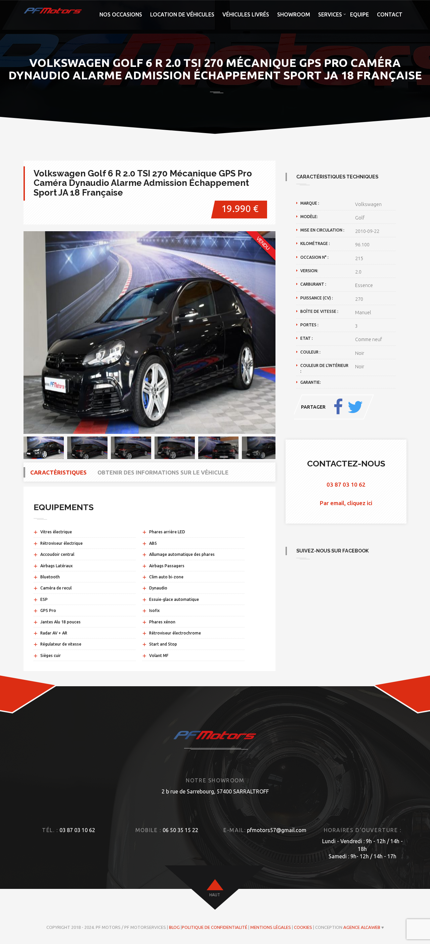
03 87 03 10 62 (346, 484)
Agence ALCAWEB (361, 927)
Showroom (293, 14)
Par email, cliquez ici (346, 503)
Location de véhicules (182, 14)
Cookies (303, 927)
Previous (13, 332)
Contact (389, 14)
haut (214, 895)
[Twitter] (355, 407)
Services (330, 14)
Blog (174, 927)
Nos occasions (120, 14)
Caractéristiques (58, 472)
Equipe (359, 14)
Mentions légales (270, 927)
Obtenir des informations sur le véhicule (162, 472)
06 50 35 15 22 (180, 830)
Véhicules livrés (245, 14)
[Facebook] (338, 407)
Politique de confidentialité (214, 927)
